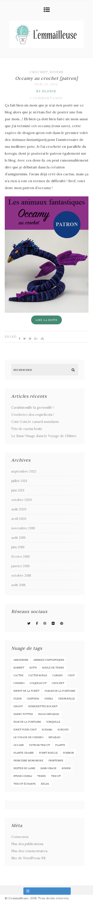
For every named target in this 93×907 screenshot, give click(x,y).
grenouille (66, 698)
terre (41, 776)
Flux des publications (27, 844)
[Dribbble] (44, 623)
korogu (63, 729)
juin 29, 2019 (46, 84)
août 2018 (18, 585)
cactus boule (37, 675)
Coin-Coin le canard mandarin (35, 422)
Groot (18, 706)
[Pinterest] (61, 623)
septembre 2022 (23, 471)
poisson (68, 752)
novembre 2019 (23, 528)
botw (33, 667)
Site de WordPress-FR (28, 858)
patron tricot (39, 745)
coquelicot (38, 683)
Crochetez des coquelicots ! (32, 415)
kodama (47, 729)
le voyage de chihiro (28, 737)
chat (71, 675)
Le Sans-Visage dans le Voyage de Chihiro (43, 436)
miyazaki (54, 737)
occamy (18, 745)
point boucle (48, 752)
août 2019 (18, 538)
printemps (55, 760)
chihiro (18, 683)
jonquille (53, 721)
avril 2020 (18, 519)
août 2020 (18, 509)
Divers (56, 72)
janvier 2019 (20, 566)
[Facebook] (37, 623)
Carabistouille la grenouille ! (32, 407)
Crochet (39, 72)
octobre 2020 (21, 500)
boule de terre (53, 667)
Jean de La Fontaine (27, 721)
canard (57, 675)
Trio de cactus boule (26, 429)
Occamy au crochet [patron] (46, 78)
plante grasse (23, 752)
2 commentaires (46, 98)
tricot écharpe (24, 783)
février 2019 (20, 556)
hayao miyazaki (48, 714)
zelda (45, 783)
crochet (58, 683)
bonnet (18, 667)
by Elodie (46, 91)
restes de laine (24, 768)
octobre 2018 (21, 575)
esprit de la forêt (26, 690)
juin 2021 (17, 490)
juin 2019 (17, 547)
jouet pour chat (25, 729)
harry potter (23, 714)
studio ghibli (22, 776)
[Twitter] (28, 623)
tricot (56, 776)
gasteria (33, 698)
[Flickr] (53, 623)
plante (60, 745)
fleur (17, 698)
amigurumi (20, 659)
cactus (18, 675)
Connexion (20, 837)
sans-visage (48, 768)
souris (66, 768)
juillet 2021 (19, 481)
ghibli (48, 698)
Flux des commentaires (29, 851)
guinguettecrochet (43, 706)
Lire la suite (46, 320)
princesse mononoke (28, 760)
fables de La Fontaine (60, 690)
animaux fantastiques (48, 659)
